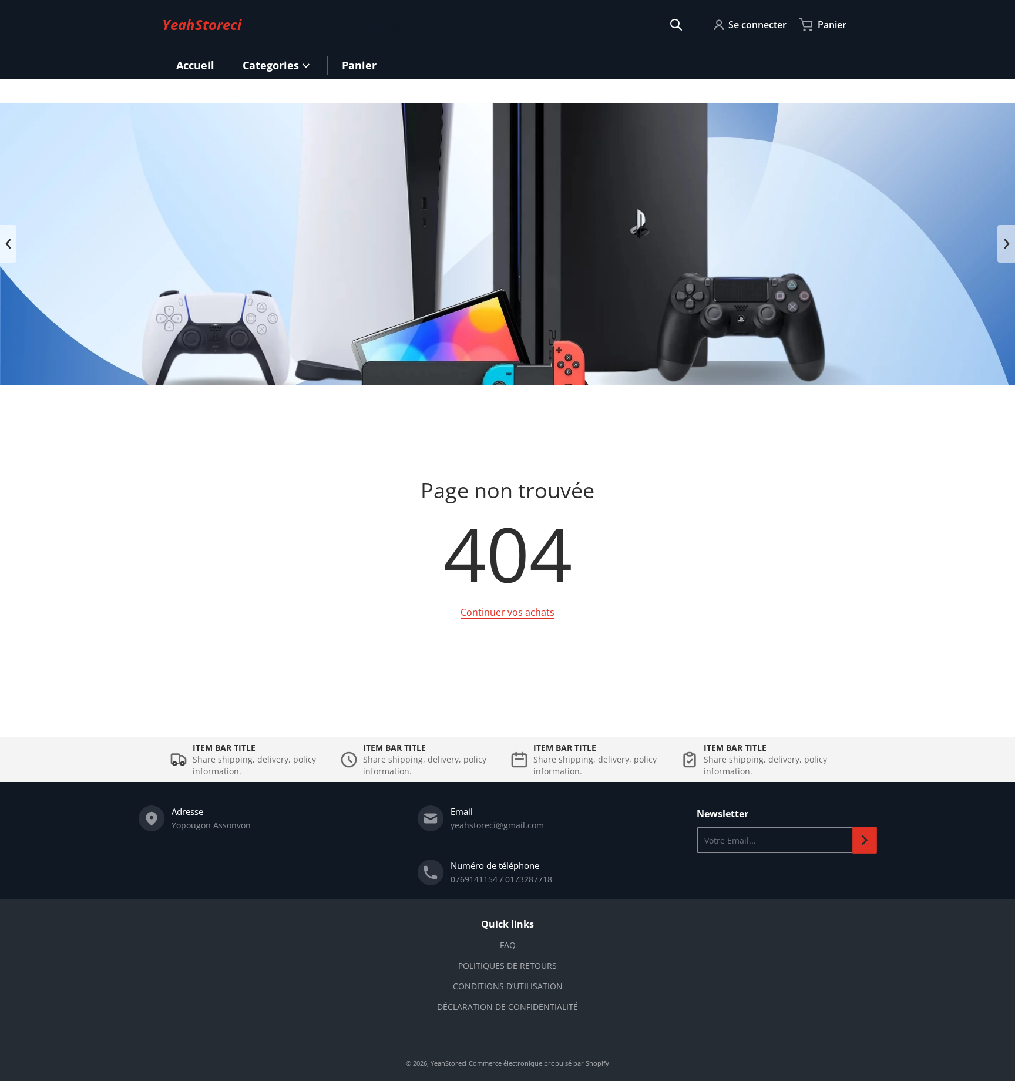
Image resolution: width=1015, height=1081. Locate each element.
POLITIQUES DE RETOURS (507, 965)
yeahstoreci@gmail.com (497, 825)
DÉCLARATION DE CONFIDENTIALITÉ (507, 1006)
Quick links (507, 924)
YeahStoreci (448, 1063)
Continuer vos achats (507, 612)
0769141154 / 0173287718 (501, 879)
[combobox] (475, 25)
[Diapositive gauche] (8, 244)
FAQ (508, 945)
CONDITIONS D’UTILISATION (508, 986)
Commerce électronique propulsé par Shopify (539, 1063)
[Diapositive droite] (1006, 244)
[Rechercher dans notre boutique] (676, 25)
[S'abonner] (864, 840)
